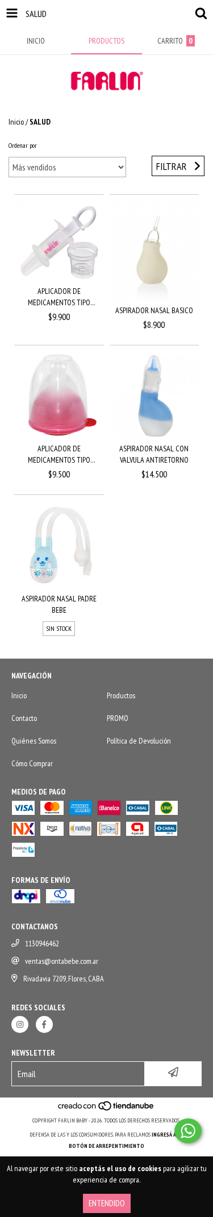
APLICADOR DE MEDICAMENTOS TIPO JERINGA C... (59, 297)
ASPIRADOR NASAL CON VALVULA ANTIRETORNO (154, 454)
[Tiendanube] (106, 1109)
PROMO (117, 718)
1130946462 (42, 943)
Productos (121, 695)
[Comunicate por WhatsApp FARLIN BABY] (188, 1130)
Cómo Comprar (32, 763)
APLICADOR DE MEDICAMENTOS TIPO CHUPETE (59, 454)
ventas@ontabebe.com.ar (61, 961)
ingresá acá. (167, 1134)
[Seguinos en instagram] (19, 1024)
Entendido (107, 1203)
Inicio (16, 122)
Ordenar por (23, 145)
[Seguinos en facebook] (44, 1024)
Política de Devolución (139, 741)
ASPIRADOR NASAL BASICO (154, 310)
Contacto (24, 718)
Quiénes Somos (33, 741)
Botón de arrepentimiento (106, 1146)
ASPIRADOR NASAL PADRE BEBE (59, 604)
